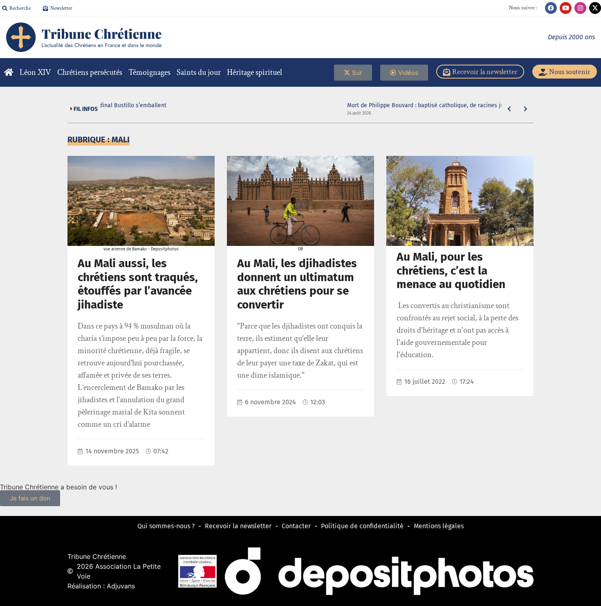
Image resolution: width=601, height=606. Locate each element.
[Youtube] (566, 8)
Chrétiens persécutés (89, 72)
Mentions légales (439, 526)
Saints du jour (199, 72)
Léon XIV (35, 72)
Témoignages (149, 72)
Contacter (296, 526)
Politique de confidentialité (362, 526)
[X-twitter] (595, 8)
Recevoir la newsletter (238, 526)
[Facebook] (551, 8)
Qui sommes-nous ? (166, 526)
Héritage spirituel (254, 72)
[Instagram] (580, 8)
